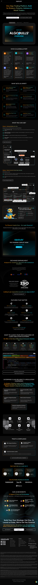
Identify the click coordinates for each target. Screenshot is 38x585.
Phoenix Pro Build (12, 543)
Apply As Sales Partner (31, 540)
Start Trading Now (7, 529)
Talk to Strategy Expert (29, 529)
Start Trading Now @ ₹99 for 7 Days (25, 17)
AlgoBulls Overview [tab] (12, 22)
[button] (1, 1)
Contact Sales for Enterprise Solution (12, 17)
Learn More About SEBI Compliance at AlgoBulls (18, 457)
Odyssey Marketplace (12, 541)
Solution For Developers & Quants (22, 544)
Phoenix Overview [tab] (26, 22)
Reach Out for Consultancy (18, 294)
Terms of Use (15, 581)
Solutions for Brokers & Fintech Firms (22, 546)
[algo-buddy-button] (36, 582)
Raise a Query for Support (32, 541)
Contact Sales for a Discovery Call (18, 371)
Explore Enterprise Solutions (6, 63)
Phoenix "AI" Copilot (12, 542)
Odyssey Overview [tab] (19, 22)
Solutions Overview (21, 540)
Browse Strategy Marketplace (7, 180)
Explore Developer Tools (18, 77)
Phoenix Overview (12, 540)
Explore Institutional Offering (29, 63)
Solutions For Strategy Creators (22, 542)
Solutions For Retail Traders (22, 541)
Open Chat (20, 217)
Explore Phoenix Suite (6, 142)
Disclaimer (22, 581)
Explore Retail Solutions (29, 77)
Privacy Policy (19, 581)
